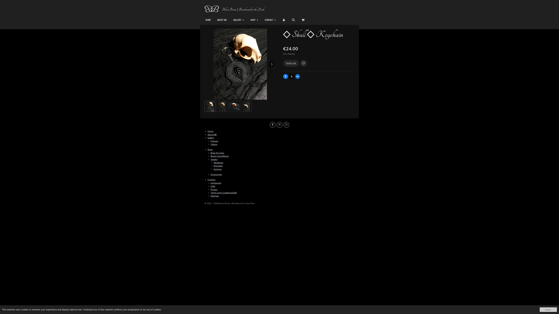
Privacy (214, 189)
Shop (210, 149)
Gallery (211, 138)
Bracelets (218, 166)
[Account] (283, 20)
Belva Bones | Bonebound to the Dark (243, 9)
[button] (210, 106)
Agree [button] (548, 309)
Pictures (214, 141)
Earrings (218, 169)
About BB (212, 134)
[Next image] (271, 64)
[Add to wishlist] (303, 63)
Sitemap (215, 196)
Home (210, 131)
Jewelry (214, 159)
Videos (214, 144)
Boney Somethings (220, 156)
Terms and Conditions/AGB (224, 192)
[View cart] (303, 20)
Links (213, 186)
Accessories (216, 174)
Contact (211, 179)
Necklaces (218, 162)
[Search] (293, 20)
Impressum (216, 183)
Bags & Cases (217, 153)
